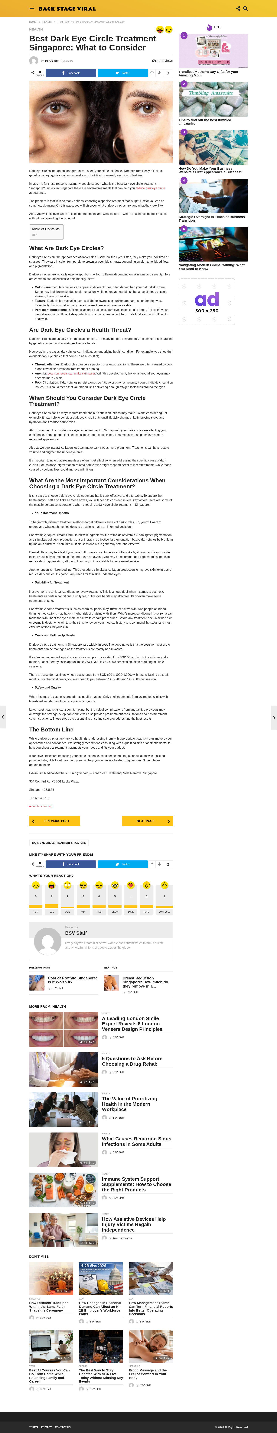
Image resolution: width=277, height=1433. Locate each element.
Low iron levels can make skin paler (71, 373)
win (83, 912)
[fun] (168, 29)
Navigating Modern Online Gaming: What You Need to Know (212, 267)
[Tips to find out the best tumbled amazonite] (213, 99)
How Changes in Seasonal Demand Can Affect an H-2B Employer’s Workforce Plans (100, 1308)
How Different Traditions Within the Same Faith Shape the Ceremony (48, 1306)
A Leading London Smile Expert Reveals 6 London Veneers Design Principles (132, 1024)
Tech (32, 1366)
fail (99, 912)
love (131, 912)
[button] (31, 8)
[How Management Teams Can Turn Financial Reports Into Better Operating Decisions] (151, 1278)
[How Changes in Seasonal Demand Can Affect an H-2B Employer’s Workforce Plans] (101, 1278)
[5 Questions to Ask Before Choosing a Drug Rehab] (63, 1069)
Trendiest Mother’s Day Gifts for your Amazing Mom (208, 73)
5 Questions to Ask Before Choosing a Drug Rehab (132, 1061)
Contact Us (63, 1427)
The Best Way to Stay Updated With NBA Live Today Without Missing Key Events (101, 1375)
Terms (33, 1427)
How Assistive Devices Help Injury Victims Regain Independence (134, 1224)
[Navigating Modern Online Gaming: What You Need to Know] (213, 244)
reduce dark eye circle (150, 188)
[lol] (160, 29)
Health (36, 29)
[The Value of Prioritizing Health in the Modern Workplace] (63, 1109)
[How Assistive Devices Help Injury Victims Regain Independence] (63, 1230)
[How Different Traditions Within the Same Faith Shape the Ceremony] (51, 1278)
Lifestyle (34, 1299)
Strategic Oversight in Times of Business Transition (212, 218)
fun (36, 912)
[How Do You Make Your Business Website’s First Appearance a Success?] (213, 147)
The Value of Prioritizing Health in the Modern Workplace (129, 1104)
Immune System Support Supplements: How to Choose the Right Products (136, 1184)
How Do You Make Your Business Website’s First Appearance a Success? (210, 170)
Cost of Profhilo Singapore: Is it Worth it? (72, 980)
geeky (115, 912)
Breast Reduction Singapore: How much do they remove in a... (145, 982)
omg (67, 912)
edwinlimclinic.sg (40, 806)
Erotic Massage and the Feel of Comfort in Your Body (148, 1374)
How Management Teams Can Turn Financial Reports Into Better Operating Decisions (151, 1308)
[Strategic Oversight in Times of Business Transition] (213, 196)
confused (164, 912)
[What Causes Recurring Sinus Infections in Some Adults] (63, 1150)
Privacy (46, 1427)
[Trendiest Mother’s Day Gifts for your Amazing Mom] (213, 51)
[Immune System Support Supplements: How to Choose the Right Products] (63, 1190)
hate (146, 912)
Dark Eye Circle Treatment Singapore (59, 842)
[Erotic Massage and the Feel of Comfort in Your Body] (151, 1346)
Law (81, 1299)
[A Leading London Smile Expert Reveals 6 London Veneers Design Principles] (63, 1029)
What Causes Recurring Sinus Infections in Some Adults (136, 1141)
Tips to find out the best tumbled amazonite (205, 122)
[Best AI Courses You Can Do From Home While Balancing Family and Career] (51, 1346)
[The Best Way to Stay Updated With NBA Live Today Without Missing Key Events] (101, 1346)
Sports (83, 1366)
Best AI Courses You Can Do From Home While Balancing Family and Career (49, 1375)
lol (52, 912)
